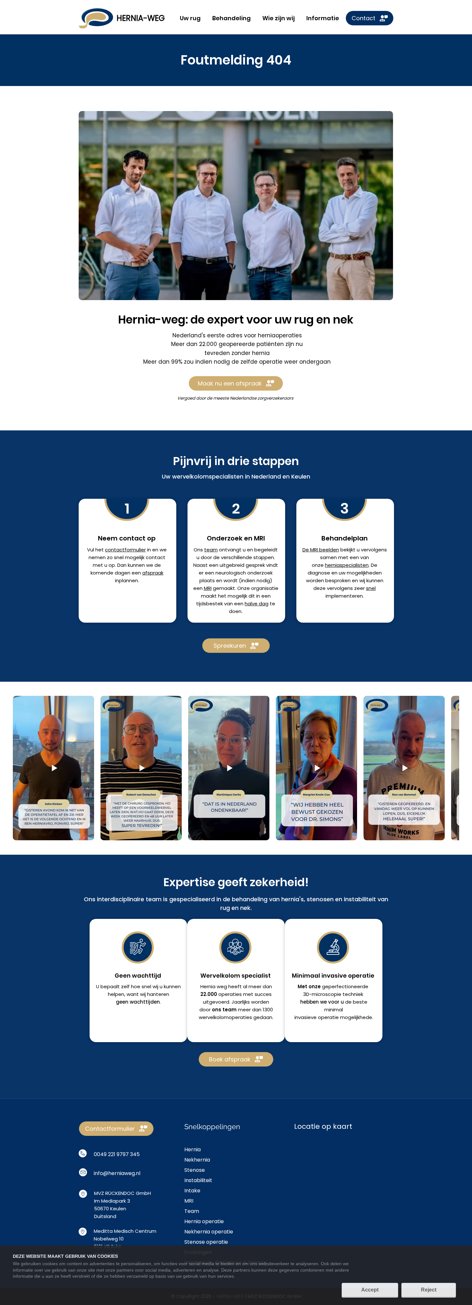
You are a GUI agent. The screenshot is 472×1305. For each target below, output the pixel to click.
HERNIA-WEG (141, 18)
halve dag (256, 603)
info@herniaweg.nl (117, 1173)
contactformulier (125, 549)
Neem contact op (127, 538)
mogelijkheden (364, 572)
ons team (224, 1009)
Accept (370, 1289)
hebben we (314, 1001)
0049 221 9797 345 (117, 1154)
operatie (328, 1017)
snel (371, 588)
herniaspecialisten (347, 565)
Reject (428, 1289)
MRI (208, 588)
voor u (336, 1001)
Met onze (309, 986)
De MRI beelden (320, 549)
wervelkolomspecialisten (207, 476)
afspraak (152, 572)
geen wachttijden (138, 1001)
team (211, 549)
